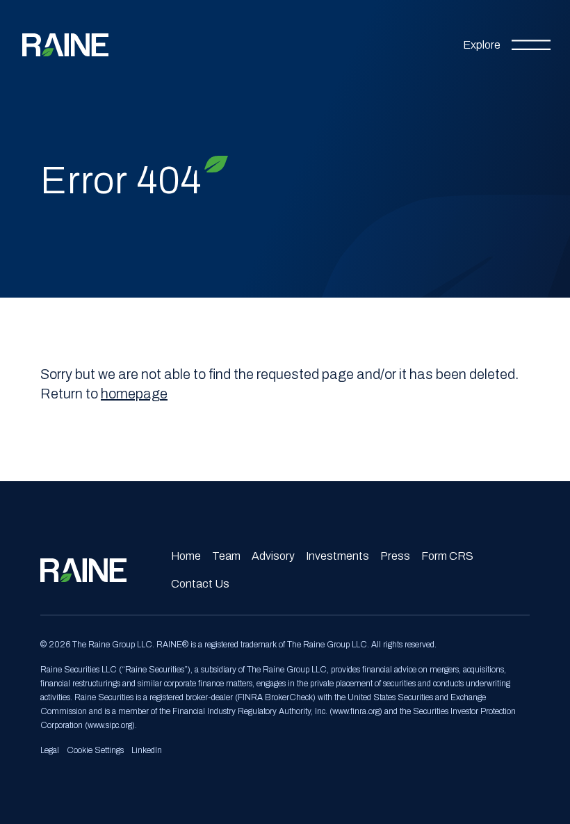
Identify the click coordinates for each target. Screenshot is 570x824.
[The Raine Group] (65, 44)
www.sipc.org (110, 725)
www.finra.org (356, 711)
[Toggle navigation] (507, 45)
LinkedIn (146, 750)
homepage (134, 393)
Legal (49, 750)
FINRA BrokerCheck (275, 697)
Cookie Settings (95, 750)
